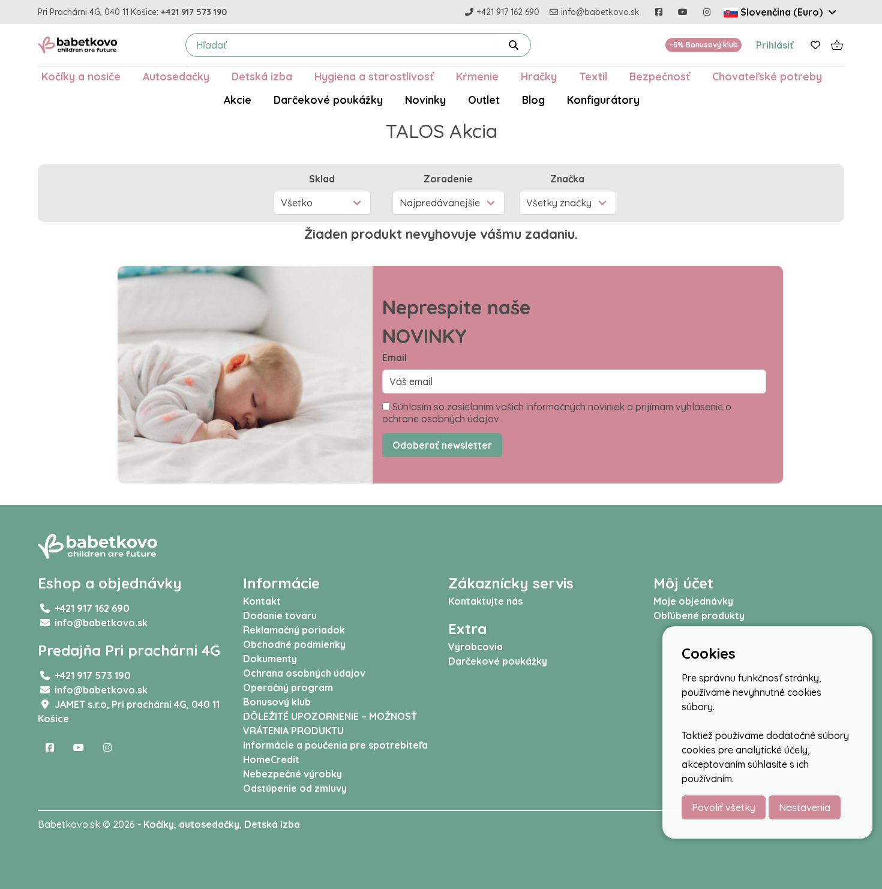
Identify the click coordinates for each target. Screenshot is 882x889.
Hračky (539, 76)
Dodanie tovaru (280, 615)
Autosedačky (176, 76)
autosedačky (209, 824)
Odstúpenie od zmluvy (295, 788)
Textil (593, 76)
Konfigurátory (603, 99)
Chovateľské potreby (767, 76)
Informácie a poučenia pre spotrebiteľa (335, 745)
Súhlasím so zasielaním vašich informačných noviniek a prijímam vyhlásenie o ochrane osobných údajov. (556, 413)
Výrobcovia (475, 647)
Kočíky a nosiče (81, 76)
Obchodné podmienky (294, 644)
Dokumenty (270, 659)
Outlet (484, 99)
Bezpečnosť (659, 76)
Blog (533, 99)
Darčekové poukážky (328, 99)
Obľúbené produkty (699, 615)
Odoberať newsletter (442, 445)
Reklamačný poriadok (294, 630)
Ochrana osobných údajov (304, 673)
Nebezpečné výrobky (292, 774)
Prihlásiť (775, 45)
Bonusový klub (277, 702)
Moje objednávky (693, 601)
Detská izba (262, 76)
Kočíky (158, 824)
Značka (567, 179)
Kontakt (262, 601)
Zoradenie (448, 179)
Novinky (425, 99)
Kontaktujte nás (485, 601)
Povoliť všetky (723, 807)
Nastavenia (804, 807)
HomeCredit (271, 759)
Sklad (322, 179)
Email (394, 358)
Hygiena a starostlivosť (374, 76)
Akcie (237, 99)
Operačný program (288, 687)
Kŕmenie (477, 76)
